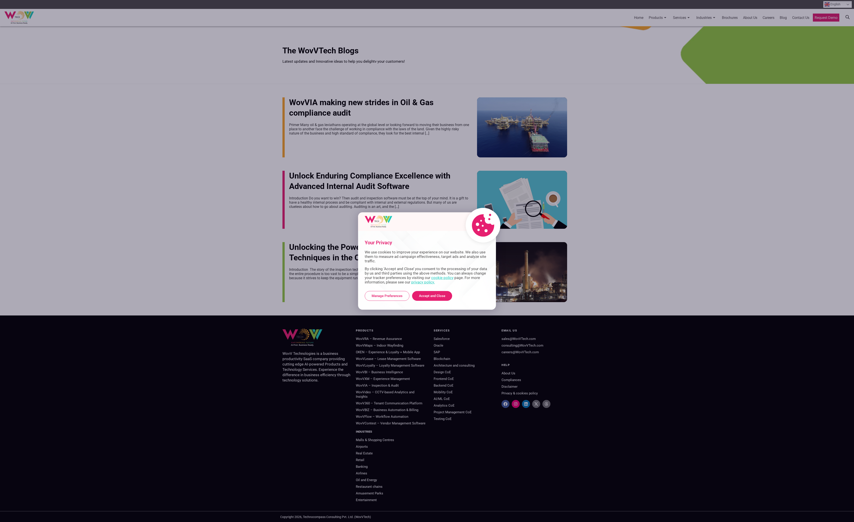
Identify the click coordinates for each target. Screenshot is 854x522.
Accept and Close (432, 296)
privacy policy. (423, 282)
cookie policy (442, 277)
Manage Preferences (387, 296)
